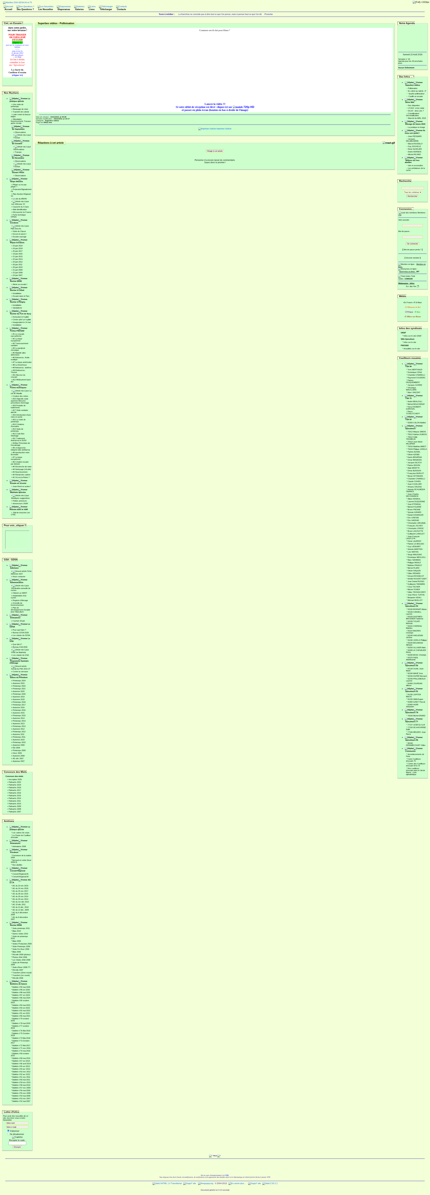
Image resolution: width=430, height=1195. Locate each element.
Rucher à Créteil (17, 290)
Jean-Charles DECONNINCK (412, 495)
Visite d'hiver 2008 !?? (21, 967)
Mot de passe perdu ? (412, 250)
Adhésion (14, 568)
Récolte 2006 (17, 978)
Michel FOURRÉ (414, 507)
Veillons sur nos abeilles (412, 161)
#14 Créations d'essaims (17, 425)
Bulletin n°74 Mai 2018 (21, 1038)
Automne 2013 (19, 724)
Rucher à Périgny (17, 302)
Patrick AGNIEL (414, 452)
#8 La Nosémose (20, 365)
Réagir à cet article (215, 151)
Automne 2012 (19, 729)
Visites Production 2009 (22, 944)
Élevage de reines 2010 (415, 124)
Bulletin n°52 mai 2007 (21, 1101)
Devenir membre (412, 258)
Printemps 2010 (19, 742)
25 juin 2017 (18, 251)
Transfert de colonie (21, 112)
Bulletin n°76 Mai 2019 (21, 1031)
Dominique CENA (415, 372)
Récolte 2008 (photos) (21, 954)
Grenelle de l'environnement (17, 604)
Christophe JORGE (416, 528)
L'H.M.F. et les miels (416, 108)
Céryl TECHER (414, 587)
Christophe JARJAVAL (417, 523)
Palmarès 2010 (15, 804)
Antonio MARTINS (415, 549)
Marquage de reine (20, 109)
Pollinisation (412, 88)
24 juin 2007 (18, 275)
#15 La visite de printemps (18, 421)
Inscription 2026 (15, 779)
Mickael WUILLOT (415, 600)
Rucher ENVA (16, 281)
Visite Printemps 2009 (21, 946)
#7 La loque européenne (16, 458)
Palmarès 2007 (15, 812)
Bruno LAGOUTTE (415, 531)
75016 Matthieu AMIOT (417, 446)
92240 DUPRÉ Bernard (417, 676)
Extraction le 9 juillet (21, 317)
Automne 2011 (18, 734)
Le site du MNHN (20, 199)
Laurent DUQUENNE (416, 501)
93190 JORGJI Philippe (417, 640)
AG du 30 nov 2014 (20, 896)
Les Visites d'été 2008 (21, 960)
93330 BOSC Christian (417, 655)
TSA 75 (408, 398)
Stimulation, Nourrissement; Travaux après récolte (21, 121)
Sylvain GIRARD (414, 512)
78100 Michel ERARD (416, 716)
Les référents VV (18, 204)
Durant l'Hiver (18, 172)
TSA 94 (408, 366)
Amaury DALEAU (415, 487)
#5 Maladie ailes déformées (18, 354)
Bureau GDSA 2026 (21, 633)
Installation (17, 293)
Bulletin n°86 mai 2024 (21, 998)
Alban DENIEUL (414, 499)
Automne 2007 (19, 761)
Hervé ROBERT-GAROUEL (413, 408)
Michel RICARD (414, 154)
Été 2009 (16, 748)
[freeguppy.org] (206, 1183)
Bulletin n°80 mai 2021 (21, 1016)
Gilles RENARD (414, 573)
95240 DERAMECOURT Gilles (415, 744)
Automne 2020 (19, 691)
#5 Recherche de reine (22, 467)
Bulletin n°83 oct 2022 (21, 1008)
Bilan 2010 (16, 931)
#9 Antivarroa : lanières (22, 368)
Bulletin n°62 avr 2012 (21, 1074)
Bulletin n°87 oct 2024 (21, 995)
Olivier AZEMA (413, 454)
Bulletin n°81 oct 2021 (21, 1013)
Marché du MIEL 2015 (417, 118)
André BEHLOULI (415, 401)
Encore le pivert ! (20, 234)
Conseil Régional (17, 871)
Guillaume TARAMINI (416, 584)
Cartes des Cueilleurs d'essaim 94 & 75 (415, 765)
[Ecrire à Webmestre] (407, 286)
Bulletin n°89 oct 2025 (21, 990)
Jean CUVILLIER (415, 484)
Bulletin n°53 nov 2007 (21, 1098)
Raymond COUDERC (416, 378)
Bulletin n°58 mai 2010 (21, 1085)
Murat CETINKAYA (415, 476)
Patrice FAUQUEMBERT (413, 381)
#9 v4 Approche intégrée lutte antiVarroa (20, 449)
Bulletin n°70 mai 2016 (21, 1051)
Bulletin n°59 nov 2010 (21, 1082)
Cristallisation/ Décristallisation (412, 114)
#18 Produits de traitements (18, 406)
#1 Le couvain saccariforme (17, 335)
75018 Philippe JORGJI (417, 449)
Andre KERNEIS (414, 152)
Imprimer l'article (223, 129)
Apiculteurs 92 (411, 665)
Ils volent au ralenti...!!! (417, 91)
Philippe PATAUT (414, 563)
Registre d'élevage (20, 600)
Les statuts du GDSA (21, 635)
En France (408, 302)
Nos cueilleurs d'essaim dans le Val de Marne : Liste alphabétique (415, 771)
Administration (16, 582)
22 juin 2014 (18, 259)
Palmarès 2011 (15, 801)
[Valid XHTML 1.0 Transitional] (167, 1183)
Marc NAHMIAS (414, 560)
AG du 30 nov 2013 (20, 899)
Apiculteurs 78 (411, 712)
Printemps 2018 (19, 702)
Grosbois (14, 223)
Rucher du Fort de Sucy (20, 314)
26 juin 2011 (17, 265)
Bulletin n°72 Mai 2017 (21, 1045)
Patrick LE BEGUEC (416, 544)
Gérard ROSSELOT (416, 576)
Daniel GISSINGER (415, 515)
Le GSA (20, 639)
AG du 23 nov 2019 (20, 886)
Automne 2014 (19, 718)
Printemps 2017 (19, 705)
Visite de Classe (19, 231)
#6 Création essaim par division (20, 463)
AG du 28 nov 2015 (20, 894)
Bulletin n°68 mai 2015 (21, 1058)
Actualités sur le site (412, 349)
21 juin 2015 (18, 256)
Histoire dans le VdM (19, 509)
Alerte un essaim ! (20, 284)
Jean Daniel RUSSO (416, 581)
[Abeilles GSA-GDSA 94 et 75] (17, 2)
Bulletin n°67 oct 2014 (21, 1061)
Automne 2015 (19, 713)
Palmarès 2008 (15, 809)
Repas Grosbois (17, 243)
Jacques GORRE (415, 385)
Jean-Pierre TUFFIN (416, 595)
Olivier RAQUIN (414, 571)
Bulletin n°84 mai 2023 (21, 1005)
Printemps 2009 (19, 750)
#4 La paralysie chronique (18, 349)
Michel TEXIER (414, 589)
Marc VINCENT (414, 392)
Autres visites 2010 (20, 934)
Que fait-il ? (17, 644)
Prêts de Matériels (18, 652)
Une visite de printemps (17, 105)
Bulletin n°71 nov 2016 (21, 1048)
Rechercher (412, 196)
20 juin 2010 (18, 267)
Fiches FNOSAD (17, 331)
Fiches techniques (18, 388)
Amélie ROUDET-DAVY (417, 579)
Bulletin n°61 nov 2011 (21, 1077)
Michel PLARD (413, 568)
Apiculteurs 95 (411, 740)
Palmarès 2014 (15, 798)
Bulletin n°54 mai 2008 (21, 1096)
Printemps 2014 (19, 721)
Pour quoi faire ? (19, 630)
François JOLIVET (415, 526)
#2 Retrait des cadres (21, 475)
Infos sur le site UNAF (413, 336)
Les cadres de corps (20, 833)
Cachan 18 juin (19, 621)
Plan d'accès (16, 229)
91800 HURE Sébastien (412, 706)
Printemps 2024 (19, 681)
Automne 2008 (19, 756)
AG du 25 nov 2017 (20, 891)
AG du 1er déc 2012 (20, 902)
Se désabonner (17, 1134)
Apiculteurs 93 (411, 606)
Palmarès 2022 (15, 782)
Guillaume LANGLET (416, 534)
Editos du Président (19, 677)
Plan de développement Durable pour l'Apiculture (20, 610)
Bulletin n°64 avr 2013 (21, 1069)
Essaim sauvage (19, 237)
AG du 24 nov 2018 (20, 888)
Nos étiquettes (414, 105)
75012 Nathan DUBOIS (417, 434)
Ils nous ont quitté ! (415, 131)
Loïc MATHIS (413, 552)
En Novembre (18, 158)
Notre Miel (409, 102)
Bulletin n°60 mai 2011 (21, 1080)
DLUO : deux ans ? (416, 111)
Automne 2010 (19, 740)
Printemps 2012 (19, 732)
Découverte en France (22, 212)
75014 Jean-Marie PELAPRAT (414, 443)
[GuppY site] (189, 1183)
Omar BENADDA (415, 460)
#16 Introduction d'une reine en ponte (21, 416)
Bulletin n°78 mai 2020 (21, 1023)
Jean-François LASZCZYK (413, 537)
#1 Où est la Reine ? (21, 477)
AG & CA (20, 881)
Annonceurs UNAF (20, 504)
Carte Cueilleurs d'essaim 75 (413, 760)
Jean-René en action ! (22, 486)
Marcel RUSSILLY (415, 144)
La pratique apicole (20, 100)
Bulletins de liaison (18, 984)
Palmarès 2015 (15, 796)
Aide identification (20, 209)
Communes (410, 751)
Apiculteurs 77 (411, 722)
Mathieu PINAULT (415, 565)
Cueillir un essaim (415, 96)
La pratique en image (416, 127)
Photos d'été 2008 (19, 957)
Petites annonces (20, 501)
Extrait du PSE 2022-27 (20, 669)
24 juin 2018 (18, 248)
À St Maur (418, 302)
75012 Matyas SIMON (417, 432)
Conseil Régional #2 (20, 877)
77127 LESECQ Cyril (416, 725)
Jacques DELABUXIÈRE (412, 140)
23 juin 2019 (18, 246)
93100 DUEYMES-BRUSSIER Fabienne (414, 618)
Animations (15, 618)
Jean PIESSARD (415, 136)
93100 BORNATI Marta (417, 609)
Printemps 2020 (19, 694)
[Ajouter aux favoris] (411, 286)
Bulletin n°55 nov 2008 (21, 1093)
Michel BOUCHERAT (416, 404)
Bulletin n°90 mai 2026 (21, 987)
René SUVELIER (415, 149)
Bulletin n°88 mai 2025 (21, 992)
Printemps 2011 (19, 737)
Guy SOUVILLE (414, 146)
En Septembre (18, 129)
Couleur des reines (20, 396)
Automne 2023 (19, 683)
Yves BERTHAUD (415, 370)
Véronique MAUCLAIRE (411, 389)
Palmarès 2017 (15, 790)
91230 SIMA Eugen (415, 699)
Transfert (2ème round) (22, 973)
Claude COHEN (414, 481)
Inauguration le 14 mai (22, 322)
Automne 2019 (19, 697)
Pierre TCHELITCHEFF (413, 413)
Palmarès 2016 (15, 793)
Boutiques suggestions (20, 498)
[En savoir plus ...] (237, 1183)
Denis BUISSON (414, 471)
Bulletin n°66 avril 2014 (21, 1064)
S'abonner (14, 1131)
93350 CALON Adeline (417, 423)
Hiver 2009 (17, 753)
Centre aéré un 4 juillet (22, 320)
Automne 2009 (19, 745)
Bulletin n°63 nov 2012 (21, 1072)
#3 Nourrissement (20, 472)
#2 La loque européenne (16, 340)
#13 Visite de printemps (17, 430)
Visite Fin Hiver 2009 (20, 949)
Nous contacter (19, 577)
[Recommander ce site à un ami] (414, 286)
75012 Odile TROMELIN (411, 438)
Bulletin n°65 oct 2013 (21, 1066)
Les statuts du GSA (21, 655)
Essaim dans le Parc (21, 296)
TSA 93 (408, 419)
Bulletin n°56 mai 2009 (21, 1090)
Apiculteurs (410, 428)
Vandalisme (17, 308)
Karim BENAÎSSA (415, 457)
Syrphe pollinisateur (416, 94)
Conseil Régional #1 (20, 874)
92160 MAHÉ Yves (415, 673)
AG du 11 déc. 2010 (20, 907)
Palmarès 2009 (15, 806)
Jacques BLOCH (415, 463)
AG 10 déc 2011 (19, 904)
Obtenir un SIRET (20, 593)
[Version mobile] (418, 286)
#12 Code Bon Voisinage (17, 435)
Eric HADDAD (413, 520)
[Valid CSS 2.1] (270, 1183)
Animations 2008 (19, 846)
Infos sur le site (410, 342)
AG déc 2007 (18, 758)
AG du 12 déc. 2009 (20, 910)
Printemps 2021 (19, 689)
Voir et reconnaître (415, 165)
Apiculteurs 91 (411, 691)
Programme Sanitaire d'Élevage (19, 662)
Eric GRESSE (413, 518)
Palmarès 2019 (15, 785)
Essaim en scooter (18, 483)
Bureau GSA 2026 (20, 647)
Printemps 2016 (19, 710)
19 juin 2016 (18, 254)
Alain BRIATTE (414, 468)
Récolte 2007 (17, 970)
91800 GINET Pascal (416, 702)
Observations (20, 132)
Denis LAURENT (414, 541)
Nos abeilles (17, 865)
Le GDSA (20, 625)
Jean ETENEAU (414, 504)
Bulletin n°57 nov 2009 (21, 1088)
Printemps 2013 (19, 726)
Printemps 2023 (19, 686)
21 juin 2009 (18, 270)
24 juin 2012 (18, 262)
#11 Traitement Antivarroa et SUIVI (18, 439)
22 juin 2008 (18, 273)
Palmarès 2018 (15, 787)
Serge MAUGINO (415, 555)
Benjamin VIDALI (414, 597)
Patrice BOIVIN (414, 465)
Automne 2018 (19, 699)
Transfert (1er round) (21, 975)
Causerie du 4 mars (21, 207)
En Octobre (17, 143)
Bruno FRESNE (414, 510)
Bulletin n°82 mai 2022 (21, 1011)
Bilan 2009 (16, 941)
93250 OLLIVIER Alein (417, 648)
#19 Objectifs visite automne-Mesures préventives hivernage (20, 401)
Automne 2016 (19, 707)
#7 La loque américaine (22, 362)
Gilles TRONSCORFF (417, 592)
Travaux (16, 138)
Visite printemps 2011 (21, 928)
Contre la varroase (20, 672)
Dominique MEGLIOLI (416, 557)
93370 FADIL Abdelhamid (412, 659)
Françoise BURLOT (416, 473)
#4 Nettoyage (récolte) (22, 469)
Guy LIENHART (414, 546)
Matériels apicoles (18, 492)
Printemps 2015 (19, 715)
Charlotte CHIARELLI (416, 375)
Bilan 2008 (16, 952)
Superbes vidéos (412, 85)
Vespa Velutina (16, 181)
